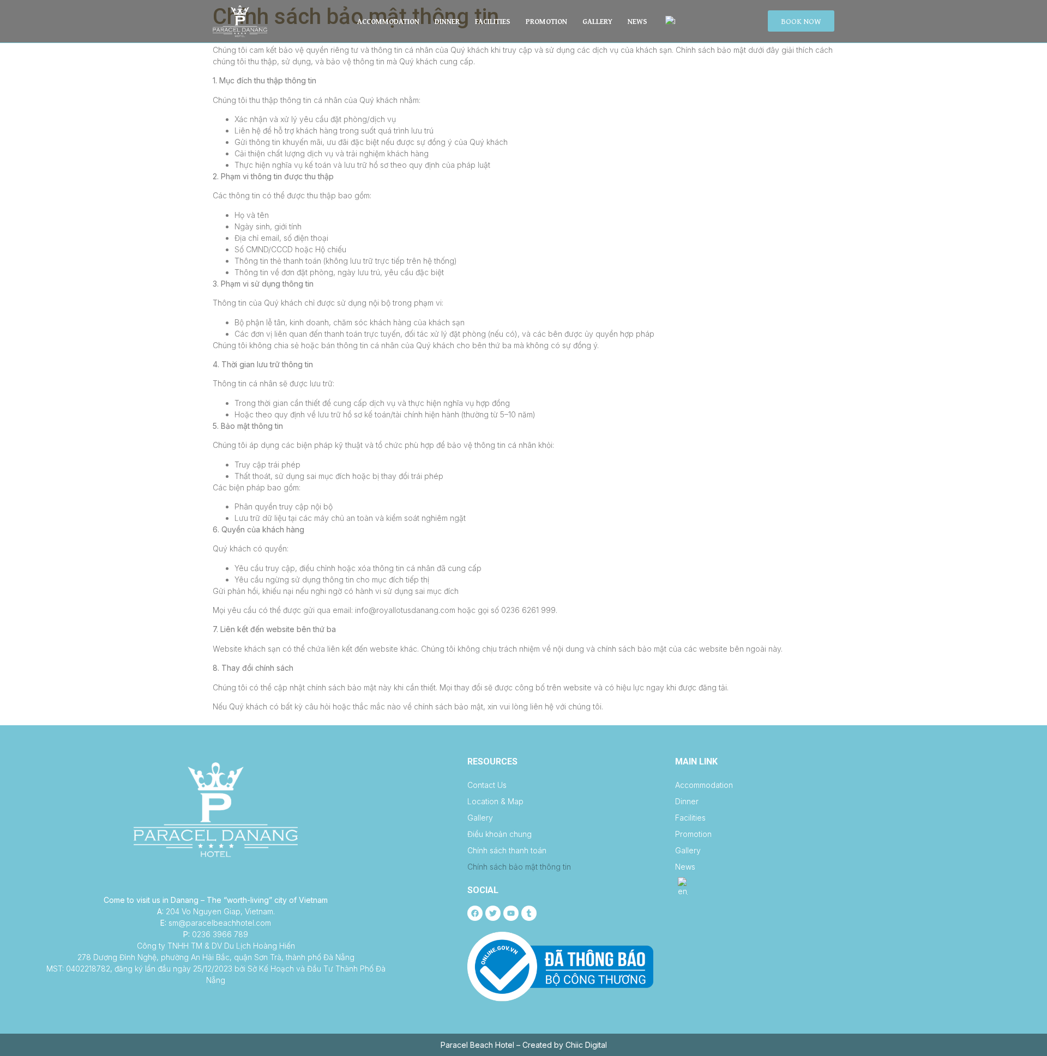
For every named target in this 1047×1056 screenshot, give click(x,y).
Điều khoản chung (499, 834)
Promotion (546, 21)
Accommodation (388, 21)
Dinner (447, 21)
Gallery (597, 21)
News (637, 21)
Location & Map (495, 801)
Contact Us (487, 785)
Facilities (492, 21)
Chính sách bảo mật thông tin (519, 866)
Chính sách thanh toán (506, 850)
